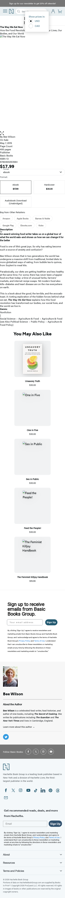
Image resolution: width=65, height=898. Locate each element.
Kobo (41, 225)
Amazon (6, 218)
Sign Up (51, 622)
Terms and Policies (13, 871)
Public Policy (38, 321)
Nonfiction (5, 312)
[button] (32, 133)
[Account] (53, 11)
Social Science (7, 318)
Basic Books (6, 155)
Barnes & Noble (42, 218)
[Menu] (5, 11)
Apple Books (23, 218)
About (6, 854)
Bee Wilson (9, 136)
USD (37, 21)
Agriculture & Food (28, 318)
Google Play (8, 225)
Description (6, 229)
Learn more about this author (17, 726)
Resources (9, 862)
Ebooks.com (26, 225)
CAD (37, 26)
